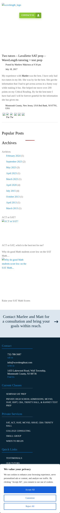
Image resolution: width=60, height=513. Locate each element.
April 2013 (11, 202)
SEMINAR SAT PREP (16, 394)
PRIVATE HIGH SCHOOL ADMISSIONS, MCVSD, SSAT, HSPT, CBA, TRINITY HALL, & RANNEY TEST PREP (32, 402)
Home (11, 39)
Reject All (30, 506)
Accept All (30, 490)
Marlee (25, 75)
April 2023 (11, 173)
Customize (30, 498)
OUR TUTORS (13, 463)
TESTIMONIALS (14, 458)
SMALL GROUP (13, 436)
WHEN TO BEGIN (14, 441)
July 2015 (11, 191)
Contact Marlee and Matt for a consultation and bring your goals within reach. (26, 321)
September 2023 (14, 161)
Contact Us (27, 15)
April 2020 (11, 185)
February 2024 (13, 155)
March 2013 (12, 208)
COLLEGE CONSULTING (18, 431)
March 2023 (12, 179)
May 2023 (11, 167)
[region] (30, 488)
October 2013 (13, 196)
